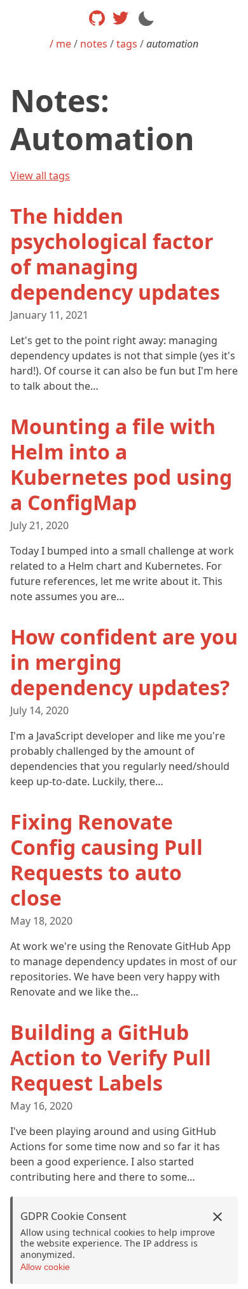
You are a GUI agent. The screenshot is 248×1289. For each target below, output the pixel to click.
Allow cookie (45, 1267)
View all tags (40, 176)
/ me (60, 44)
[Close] (217, 1217)
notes (93, 44)
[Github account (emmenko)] (97, 18)
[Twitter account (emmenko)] (120, 18)
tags (126, 44)
